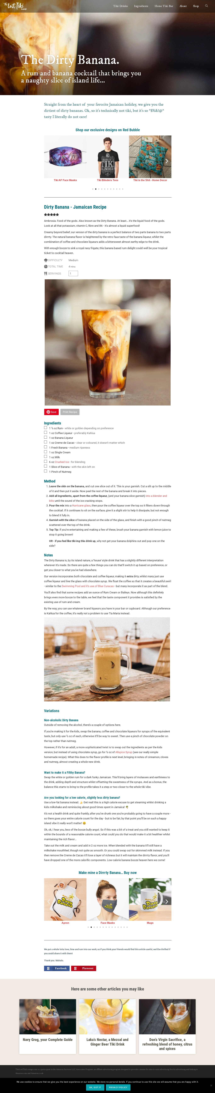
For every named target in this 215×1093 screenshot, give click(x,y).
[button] (49, 161)
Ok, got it (95, 1087)
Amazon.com (21, 1073)
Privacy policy (118, 1087)
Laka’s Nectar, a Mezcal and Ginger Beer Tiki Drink (107, 1041)
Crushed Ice (62, 462)
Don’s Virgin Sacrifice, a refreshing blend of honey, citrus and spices (167, 1044)
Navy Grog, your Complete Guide (48, 1039)
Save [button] (53, 412)
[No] (211, 1085)
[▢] (46, 427)
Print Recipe (70, 412)
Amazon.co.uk (37, 1073)
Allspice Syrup (123, 752)
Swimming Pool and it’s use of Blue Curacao (88, 586)
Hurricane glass (81, 505)
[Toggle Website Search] (206, 6)
